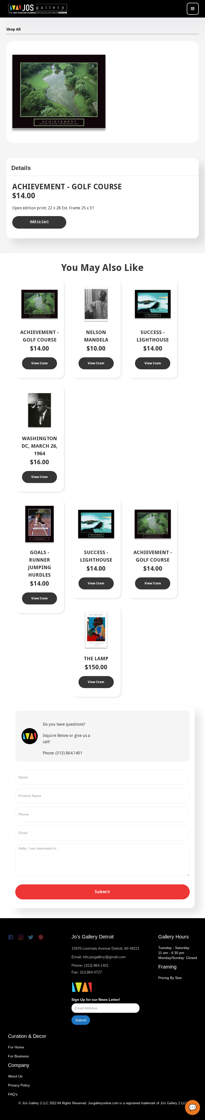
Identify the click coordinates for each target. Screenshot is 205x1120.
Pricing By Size (170, 978)
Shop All (13, 29)
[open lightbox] (59, 91)
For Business (18, 1056)
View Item (39, 363)
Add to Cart (39, 221)
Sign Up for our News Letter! (96, 1000)
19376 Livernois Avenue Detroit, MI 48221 (106, 948)
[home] (37, 9)
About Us (15, 1076)
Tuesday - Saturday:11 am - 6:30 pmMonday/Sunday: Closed (177, 953)
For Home (16, 1047)
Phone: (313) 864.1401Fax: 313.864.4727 (90, 968)
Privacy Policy (19, 1085)
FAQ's (13, 1094)
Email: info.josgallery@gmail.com (99, 957)
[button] (193, 9)
